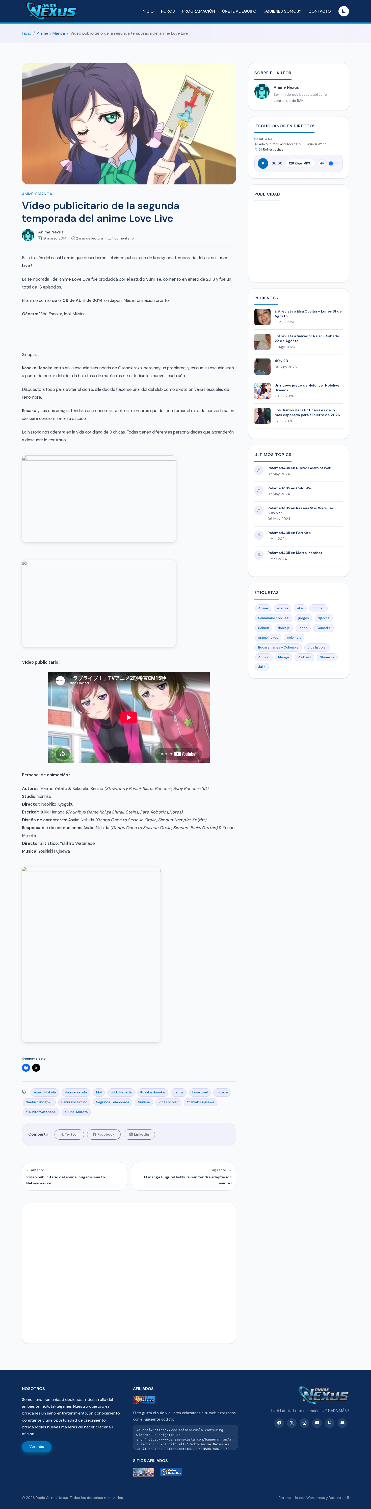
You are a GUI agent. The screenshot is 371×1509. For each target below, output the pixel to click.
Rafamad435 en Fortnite (289, 533)
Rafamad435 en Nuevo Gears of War (299, 468)
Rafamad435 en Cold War (290, 488)
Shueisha (327, 657)
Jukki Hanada (121, 1092)
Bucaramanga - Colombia (278, 647)
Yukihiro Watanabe (41, 1112)
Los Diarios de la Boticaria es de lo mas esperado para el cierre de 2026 (307, 412)
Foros (168, 11)
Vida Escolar (168, 1102)
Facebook (106, 1134)
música (222, 1092)
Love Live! (200, 1092)
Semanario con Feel (273, 618)
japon (303, 628)
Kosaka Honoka (152, 1092)
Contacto (319, 11)
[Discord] (342, 1423)
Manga (283, 657)
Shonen (318, 608)
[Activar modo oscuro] (343, 11)
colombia (294, 637)
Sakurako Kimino (74, 1102)
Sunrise (144, 1102)
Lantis (178, 1092)
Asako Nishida (45, 1092)
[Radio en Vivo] (172, 1472)
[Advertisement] (298, 240)
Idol (99, 1092)
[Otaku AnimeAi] (145, 1472)
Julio (262, 667)
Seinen (263, 628)
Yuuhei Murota (76, 1112)
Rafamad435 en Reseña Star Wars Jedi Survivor (301, 510)
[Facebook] (279, 1423)
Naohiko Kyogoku (39, 1102)
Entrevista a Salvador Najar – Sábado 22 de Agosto (307, 338)
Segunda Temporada (112, 1102)
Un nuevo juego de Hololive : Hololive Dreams (307, 387)
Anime (263, 608)
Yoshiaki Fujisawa (200, 1102)
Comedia (323, 628)
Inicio (148, 11)
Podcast (304, 657)
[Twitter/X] (292, 1423)
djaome (324, 618)
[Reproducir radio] (263, 163)
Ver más (36, 1446)
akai (300, 608)
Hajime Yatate (76, 1092)
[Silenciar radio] (322, 163)
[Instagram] (304, 1423)
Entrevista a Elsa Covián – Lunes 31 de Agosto (308, 313)
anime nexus (268, 637)
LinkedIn (141, 1134)
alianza (282, 608)
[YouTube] (317, 1423)
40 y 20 (281, 360)
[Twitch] (329, 1423)
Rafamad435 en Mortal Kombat (295, 552)
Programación (198, 11)
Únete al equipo (239, 11)
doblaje (284, 628)
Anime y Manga (51, 33)
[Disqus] (129, 1272)
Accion (263, 657)
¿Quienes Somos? (282, 11)
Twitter (71, 1134)
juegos (303, 618)
